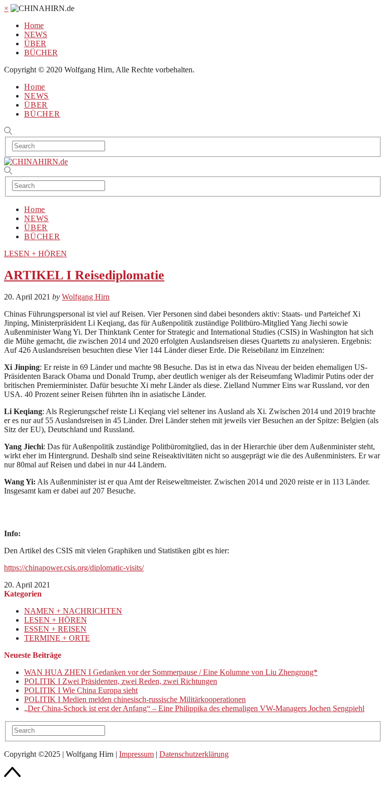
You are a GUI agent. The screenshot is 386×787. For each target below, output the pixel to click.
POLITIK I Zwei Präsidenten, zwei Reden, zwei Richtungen (120, 681)
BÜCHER (41, 52)
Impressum (136, 754)
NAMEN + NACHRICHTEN (73, 611)
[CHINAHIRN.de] (36, 161)
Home (34, 25)
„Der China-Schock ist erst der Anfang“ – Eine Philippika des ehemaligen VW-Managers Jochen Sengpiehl (194, 708)
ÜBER (35, 43)
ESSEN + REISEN (55, 629)
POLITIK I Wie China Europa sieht (81, 690)
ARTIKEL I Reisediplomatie (84, 275)
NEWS (35, 34)
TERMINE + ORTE (57, 638)
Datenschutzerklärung (194, 754)
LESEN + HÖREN (35, 253)
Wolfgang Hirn (86, 296)
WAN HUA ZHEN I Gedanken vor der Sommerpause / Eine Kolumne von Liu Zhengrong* (171, 672)
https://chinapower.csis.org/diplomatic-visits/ (74, 567)
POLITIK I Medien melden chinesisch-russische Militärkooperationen (135, 699)
